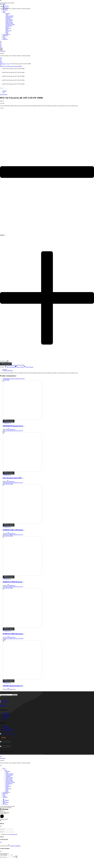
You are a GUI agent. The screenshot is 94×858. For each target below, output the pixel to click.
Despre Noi (5, 35)
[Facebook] (1, 706)
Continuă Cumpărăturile (15, 845)
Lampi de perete (9, 17)
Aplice (7, 14)
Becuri (7, 31)
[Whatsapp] (6, 706)
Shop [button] (4, 12)
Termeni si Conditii (7, 730)
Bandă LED (8, 28)
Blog (4, 36)
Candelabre (8, 18)
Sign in (2, 836)
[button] (0, 65)
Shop (8, 63)
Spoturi (7, 27)
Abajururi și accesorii (10, 24)
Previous (5, 90)
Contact (4, 38)
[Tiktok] (4, 706)
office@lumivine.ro (5, 701)
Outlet (7, 33)
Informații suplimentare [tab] (8, 370)
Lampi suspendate (9, 15)
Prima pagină (3, 63)
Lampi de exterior (9, 23)
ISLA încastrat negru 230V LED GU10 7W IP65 (20, 478)
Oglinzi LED (8, 30)
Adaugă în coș (4, 361)
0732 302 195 (4, 702)
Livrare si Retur (6, 726)
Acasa (4, 11)
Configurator (6, 34)
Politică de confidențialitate (8, 729)
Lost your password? (12, 834)
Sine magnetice (9, 25)
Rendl (23, 365)
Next (4, 92)
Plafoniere (8, 13)
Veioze (7, 29)
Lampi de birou (9, 20)
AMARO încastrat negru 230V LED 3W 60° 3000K (21, 686)
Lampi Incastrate (9, 19)
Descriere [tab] (5, 369)
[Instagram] (2, 706)
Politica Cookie (6, 728)
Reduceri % (5, 39)
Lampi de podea (9, 22)
